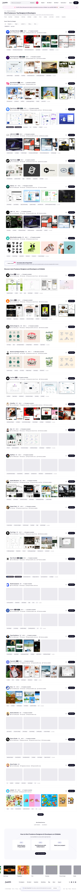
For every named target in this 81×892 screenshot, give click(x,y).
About (54, 882)
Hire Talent (49, 2)
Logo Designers (44, 824)
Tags (67, 888)
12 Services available (42, 58)
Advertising (43, 882)
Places (69, 888)
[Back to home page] (5, 2)
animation (57, 16)
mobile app (23, 16)
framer (40, 16)
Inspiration (36, 882)
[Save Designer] (66, 32)
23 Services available (43, 533)
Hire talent (29, 882)
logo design (10, 16)
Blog (49, 882)
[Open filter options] (5, 24)
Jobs (64, 888)
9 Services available (44, 135)
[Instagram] (73, 882)
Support (59, 882)
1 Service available (43, 187)
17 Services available (42, 559)
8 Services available (43, 161)
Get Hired (56, 2)
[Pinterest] (75, 882)
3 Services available (33, 508)
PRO (20, 56)
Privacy (16, 888)
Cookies (20, 888)
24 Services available (44, 327)
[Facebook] (71, 882)
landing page (17, 16)
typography (64, 16)
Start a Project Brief (41, 853)
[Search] (37, 3)
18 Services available (48, 110)
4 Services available (44, 379)
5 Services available (42, 611)
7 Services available (47, 662)
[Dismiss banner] (59, 887)
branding (45, 16)
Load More (40, 814)
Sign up (70, 2)
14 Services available (42, 213)
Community (63, 2)
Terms (13, 888)
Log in (76, 2)
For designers (21, 882)
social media (51, 16)
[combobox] (19, 2)
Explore (42, 2)
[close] (77, 7)
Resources (74, 888)
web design (29, 16)
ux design (35, 16)
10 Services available (42, 32)
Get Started (62, 7)
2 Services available (44, 276)
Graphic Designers (37, 824)
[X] (69, 882)
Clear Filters (13, 26)
